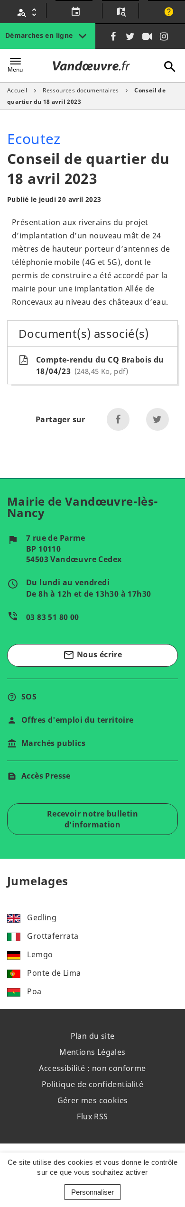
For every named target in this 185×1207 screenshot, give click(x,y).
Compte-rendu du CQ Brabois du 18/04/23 (100, 365)
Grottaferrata (52, 936)
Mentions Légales (92, 1052)
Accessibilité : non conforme (92, 1068)
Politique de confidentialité (92, 1084)
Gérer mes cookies (92, 1100)
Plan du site (93, 1036)
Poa (34, 991)
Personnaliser (92, 1192)
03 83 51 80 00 (52, 617)
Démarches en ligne (40, 35)
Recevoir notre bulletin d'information (92, 818)
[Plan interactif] (120, 12)
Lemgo (40, 954)
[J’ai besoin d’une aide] (167, 12)
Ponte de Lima (54, 973)
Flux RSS (92, 1116)
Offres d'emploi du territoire (77, 720)
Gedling (41, 917)
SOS (29, 696)
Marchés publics (53, 743)
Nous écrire (92, 655)
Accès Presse (46, 776)
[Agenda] (74, 12)
